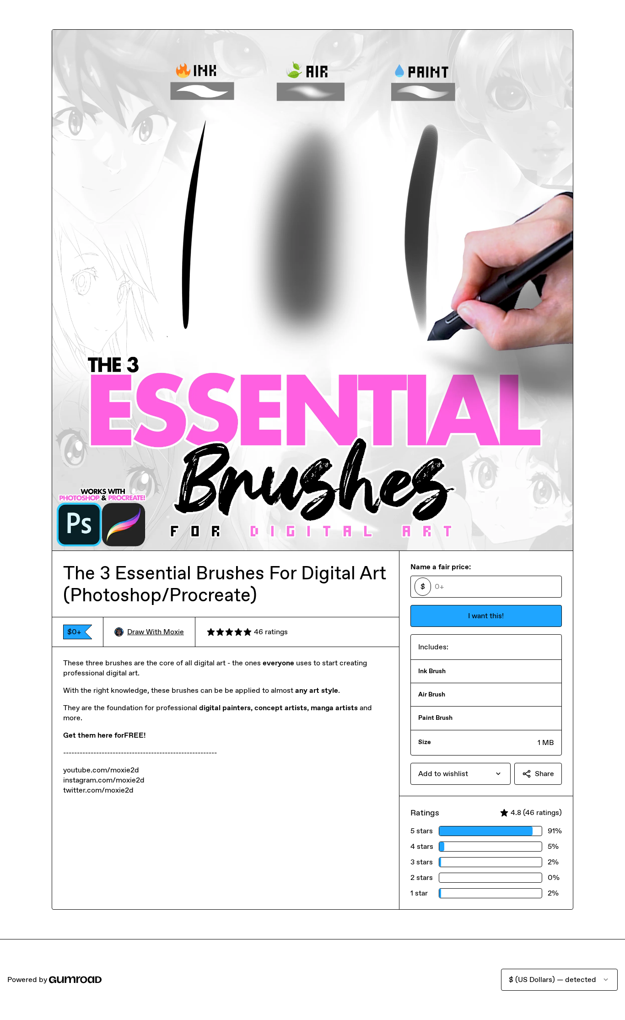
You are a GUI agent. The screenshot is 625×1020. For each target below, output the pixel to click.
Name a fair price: (440, 566)
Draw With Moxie (155, 631)
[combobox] (460, 774)
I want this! (486, 615)
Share (544, 773)
